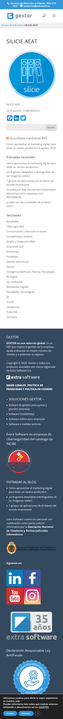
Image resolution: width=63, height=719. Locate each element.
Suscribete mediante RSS (28, 138)
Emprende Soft (15, 246)
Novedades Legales (17, 286)
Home (5, 25)
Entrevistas (12, 251)
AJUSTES (44, 707)
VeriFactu (11, 317)
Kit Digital (11, 276)
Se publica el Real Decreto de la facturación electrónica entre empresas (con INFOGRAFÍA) (31, 193)
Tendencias (12, 307)
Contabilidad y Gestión (19, 236)
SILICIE (10, 302)
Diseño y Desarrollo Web (20, 241)
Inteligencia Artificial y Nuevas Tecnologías (30, 271)
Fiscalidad (12, 256)
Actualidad (12, 221)
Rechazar (26, 713)
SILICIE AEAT (16, 25)
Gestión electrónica (17, 261)
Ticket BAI (12, 312)
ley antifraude (14, 281)
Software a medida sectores (25, 424)
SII (7, 297)
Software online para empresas (27, 419)
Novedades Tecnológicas (20, 292)
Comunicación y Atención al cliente (26, 231)
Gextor (10, 266)
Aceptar (10, 713)
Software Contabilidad (21, 414)
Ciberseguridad (15, 226)
